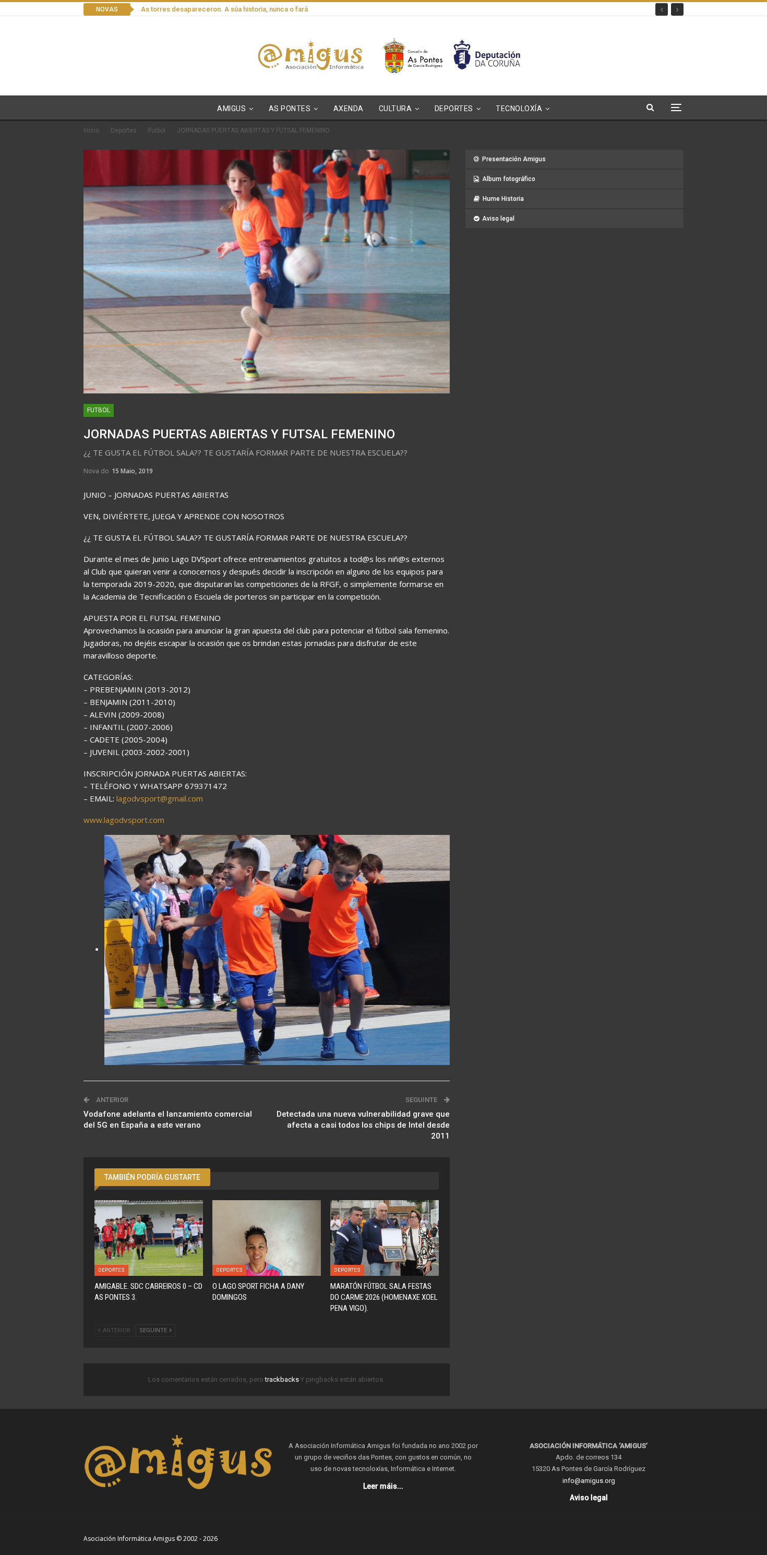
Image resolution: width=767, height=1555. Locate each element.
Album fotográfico (508, 179)
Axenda (348, 108)
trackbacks (283, 1379)
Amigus (231, 108)
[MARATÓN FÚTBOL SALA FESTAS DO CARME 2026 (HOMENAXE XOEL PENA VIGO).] (384, 1238)
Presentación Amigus (514, 159)
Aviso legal (498, 218)
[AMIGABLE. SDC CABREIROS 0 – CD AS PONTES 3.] (148, 1238)
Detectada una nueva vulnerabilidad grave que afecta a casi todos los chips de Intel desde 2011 (363, 1125)
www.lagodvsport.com (123, 820)
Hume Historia (503, 198)
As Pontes (290, 108)
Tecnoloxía (519, 108)
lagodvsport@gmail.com (159, 798)
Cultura (395, 108)
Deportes (454, 108)
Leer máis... (383, 1486)
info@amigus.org (588, 1481)
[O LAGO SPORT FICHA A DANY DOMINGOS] (266, 1238)
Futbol (98, 410)
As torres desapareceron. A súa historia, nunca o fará (224, 9)
